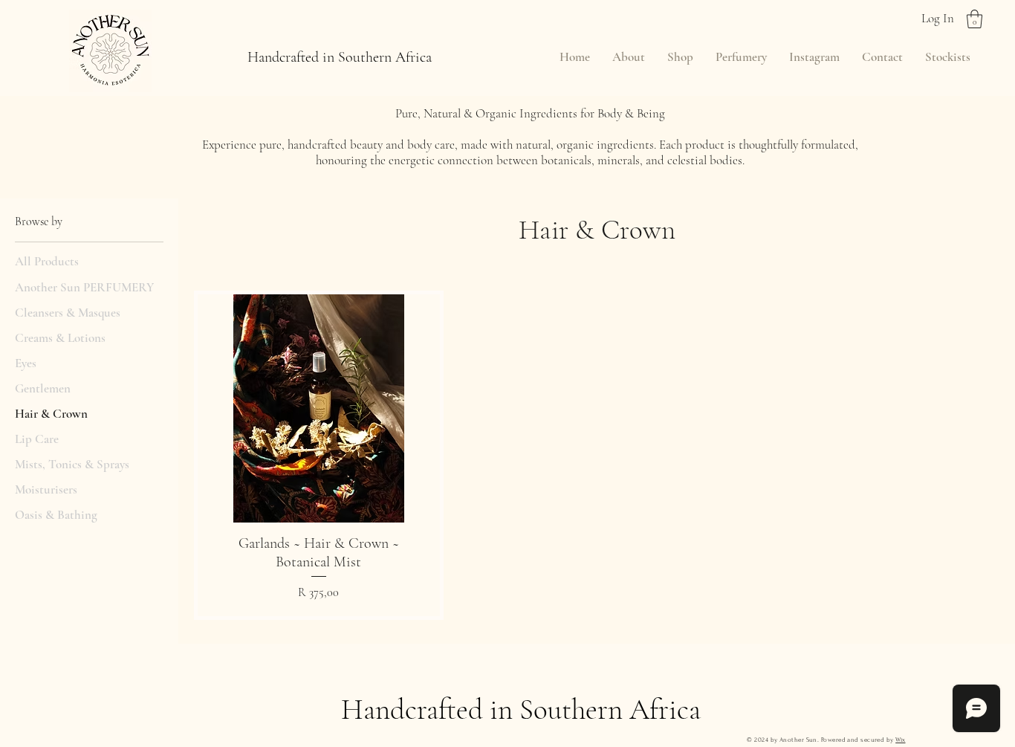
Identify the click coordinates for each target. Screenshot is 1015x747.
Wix (900, 739)
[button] (974, 19)
